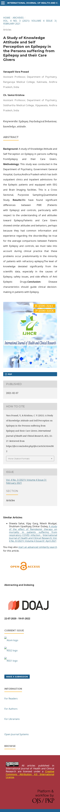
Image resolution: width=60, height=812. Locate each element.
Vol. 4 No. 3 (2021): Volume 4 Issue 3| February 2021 (30, 22)
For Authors (10, 708)
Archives (18, 17)
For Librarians (12, 719)
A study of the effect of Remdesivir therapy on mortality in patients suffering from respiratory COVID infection (33, 531)
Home (6, 17)
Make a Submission (17, 676)
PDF (9, 374)
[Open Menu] (3, 3)
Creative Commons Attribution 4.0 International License (30, 774)
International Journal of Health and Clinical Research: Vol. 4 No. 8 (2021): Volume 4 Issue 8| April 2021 (33, 538)
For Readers (11, 698)
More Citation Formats (18, 458)
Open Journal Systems (16, 734)
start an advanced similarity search (37, 547)
